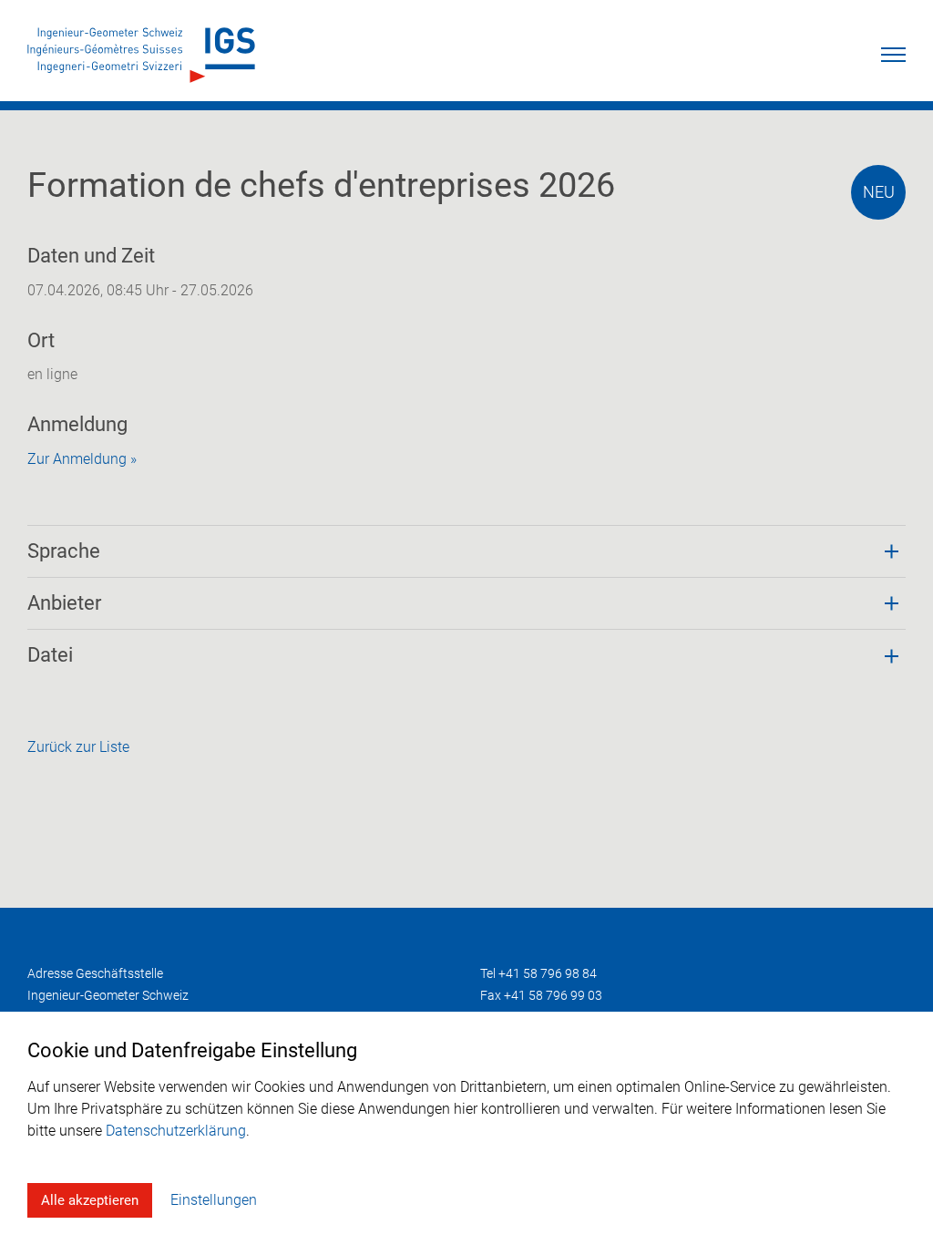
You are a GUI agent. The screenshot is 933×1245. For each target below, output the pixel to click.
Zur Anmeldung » (82, 459)
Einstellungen (213, 1200)
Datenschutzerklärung (176, 1130)
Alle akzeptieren (89, 1200)
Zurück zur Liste (78, 747)
